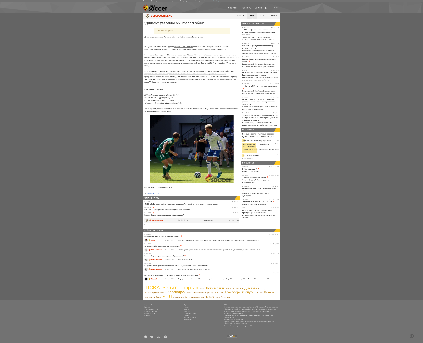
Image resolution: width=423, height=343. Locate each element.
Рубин (202, 289)
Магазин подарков (190, 317)
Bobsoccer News (157, 220)
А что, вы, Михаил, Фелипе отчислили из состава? (194, 269)
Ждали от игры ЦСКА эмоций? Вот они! (257, 202)
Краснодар (176, 292)
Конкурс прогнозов (186, 1)
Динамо (250, 288)
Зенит (169, 288)
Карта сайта (188, 319)
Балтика (269, 292)
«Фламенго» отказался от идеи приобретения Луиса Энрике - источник (171, 275)
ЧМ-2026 (209, 297)
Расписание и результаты (169, 1)
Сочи (146, 297)
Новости (232, 8)
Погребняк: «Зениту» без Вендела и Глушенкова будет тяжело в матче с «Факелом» (176, 265)
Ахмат (158, 297)
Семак (188, 292)
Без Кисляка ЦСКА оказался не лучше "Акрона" (260, 188)
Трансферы (154, 1)
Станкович (217, 297)
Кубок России (217, 292)
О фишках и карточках (151, 309)
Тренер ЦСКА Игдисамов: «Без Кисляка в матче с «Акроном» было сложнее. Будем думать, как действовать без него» (260, 117)
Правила (145, 1)
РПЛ (167, 296)
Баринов (175, 297)
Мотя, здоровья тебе (185, 259)
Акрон (187, 297)
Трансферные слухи (239, 292)
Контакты (147, 315)
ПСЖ (257, 293)
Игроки (206, 1)
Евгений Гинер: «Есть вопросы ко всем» (257, 210)
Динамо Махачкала (197, 297)
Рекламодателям (149, 313)
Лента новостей (156, 250)
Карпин (269, 289)
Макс (153, 240)
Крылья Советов (159, 293)
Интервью (187, 307)
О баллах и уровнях (150, 311)
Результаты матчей (190, 313)
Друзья (275, 15)
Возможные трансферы (201, 293)
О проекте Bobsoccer (151, 305)
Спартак (188, 288)
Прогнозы (246, 8)
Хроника (240, 16)
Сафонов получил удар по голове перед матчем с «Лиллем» (167, 209)
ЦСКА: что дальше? (249, 169)
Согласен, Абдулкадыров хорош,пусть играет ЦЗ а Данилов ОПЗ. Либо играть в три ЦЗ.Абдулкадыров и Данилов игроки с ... (219, 240)
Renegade (154, 279)
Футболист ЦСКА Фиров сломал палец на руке (259, 86)
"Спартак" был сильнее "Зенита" (254, 177)
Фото (263, 15)
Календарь (187, 311)
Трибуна (186, 309)
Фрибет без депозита (218, 1)
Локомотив (215, 288)
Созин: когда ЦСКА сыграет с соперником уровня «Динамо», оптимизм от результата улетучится (258, 101)
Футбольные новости (190, 305)
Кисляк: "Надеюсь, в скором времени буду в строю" (164, 215)
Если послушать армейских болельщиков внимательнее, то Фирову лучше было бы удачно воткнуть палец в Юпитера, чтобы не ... (221, 250)
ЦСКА (153, 287)
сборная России (234, 288)
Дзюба (261, 292)
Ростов (148, 292)
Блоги (258, 8)
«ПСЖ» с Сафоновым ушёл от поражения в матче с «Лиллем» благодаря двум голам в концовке (181, 204)
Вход (277, 7)
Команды (198, 1)
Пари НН (181, 297)
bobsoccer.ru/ (152, 193)
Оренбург (152, 297)
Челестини (225, 297)
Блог (253, 15)
